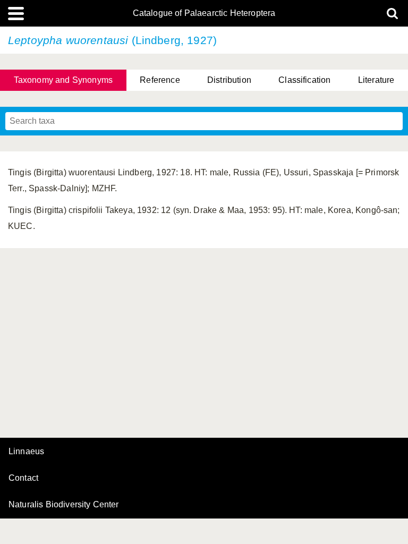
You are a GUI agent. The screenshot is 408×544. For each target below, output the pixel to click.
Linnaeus (26, 451)
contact (23, 477)
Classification (304, 79)
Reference (160, 79)
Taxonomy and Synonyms (63, 79)
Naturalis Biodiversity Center (63, 504)
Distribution (229, 79)
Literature (376, 79)
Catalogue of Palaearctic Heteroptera (204, 13)
